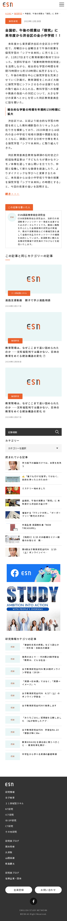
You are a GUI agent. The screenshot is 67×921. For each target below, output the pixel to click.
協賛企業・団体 (13, 878)
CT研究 (9, 826)
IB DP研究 (10, 820)
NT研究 (9, 809)
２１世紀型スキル (14, 803)
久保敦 (8, 852)
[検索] (58, 432)
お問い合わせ (48, 890)
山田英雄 (10, 858)
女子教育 (10, 797)
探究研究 (18, 13)
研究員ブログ (12, 840)
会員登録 (19, 890)
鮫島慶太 (10, 863)
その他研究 (11, 831)
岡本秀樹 (10, 846)
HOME (8, 13)
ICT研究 (9, 814)
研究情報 (10, 792)
